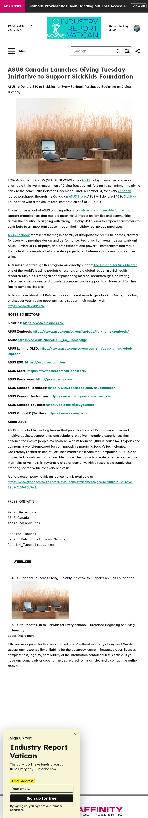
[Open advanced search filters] (127, 51)
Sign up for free (41, 798)
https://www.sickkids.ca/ (26, 306)
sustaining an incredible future (101, 210)
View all (139, 6)
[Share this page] (137, 51)
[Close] (75, 734)
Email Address (22, 781)
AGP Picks (12, 6)
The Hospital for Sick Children (115, 265)
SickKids (130, 196)
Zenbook (124, 191)
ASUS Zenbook (19, 235)
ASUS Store (77, 196)
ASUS (86, 180)
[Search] (117, 51)
